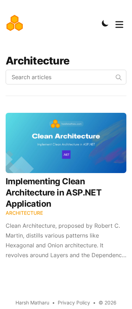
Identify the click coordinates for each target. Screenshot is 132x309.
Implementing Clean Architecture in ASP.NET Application (53, 192)
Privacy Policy (74, 302)
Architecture (24, 213)
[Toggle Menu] (119, 23)
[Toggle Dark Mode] (105, 23)
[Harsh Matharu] (17, 23)
